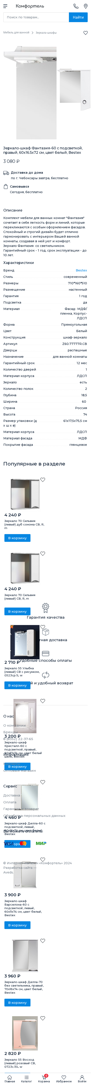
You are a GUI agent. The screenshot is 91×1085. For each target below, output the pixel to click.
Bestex (81, 270)
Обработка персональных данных (34, 816)
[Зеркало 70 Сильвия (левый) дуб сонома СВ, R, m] (25, 495)
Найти (78, 17)
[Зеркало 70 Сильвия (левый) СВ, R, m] (25, 569)
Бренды (10, 732)
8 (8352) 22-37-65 (18, 739)
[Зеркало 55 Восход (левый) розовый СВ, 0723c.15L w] (25, 1033)
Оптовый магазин (19, 770)
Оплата (9, 802)
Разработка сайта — (19, 870)
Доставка (11, 795)
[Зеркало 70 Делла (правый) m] (25, 956)
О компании (14, 725)
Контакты (11, 764)
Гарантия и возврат (21, 809)
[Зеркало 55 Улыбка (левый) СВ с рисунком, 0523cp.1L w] (25, 642)
